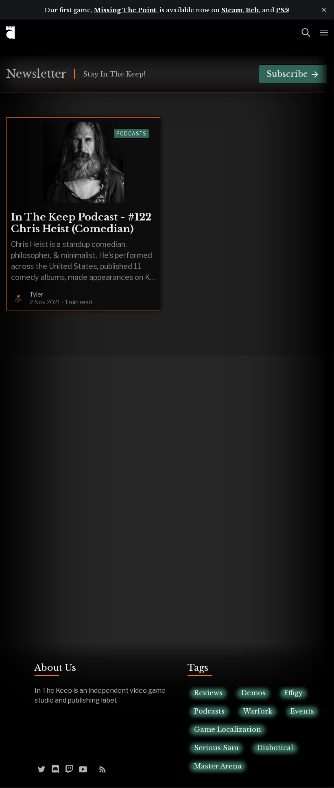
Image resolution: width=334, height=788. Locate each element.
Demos (253, 693)
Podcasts (131, 134)
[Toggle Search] (305, 32)
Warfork (257, 711)
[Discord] (55, 768)
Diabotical (275, 748)
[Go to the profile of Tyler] (18, 298)
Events (302, 711)
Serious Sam (216, 748)
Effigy (293, 693)
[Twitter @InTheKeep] (41, 768)
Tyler (36, 294)
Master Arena (218, 766)
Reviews (208, 693)
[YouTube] (83, 768)
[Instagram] (93, 768)
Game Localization (227, 729)
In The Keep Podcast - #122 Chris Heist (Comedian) (81, 223)
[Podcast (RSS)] (102, 768)
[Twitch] (69, 768)
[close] (323, 9)
